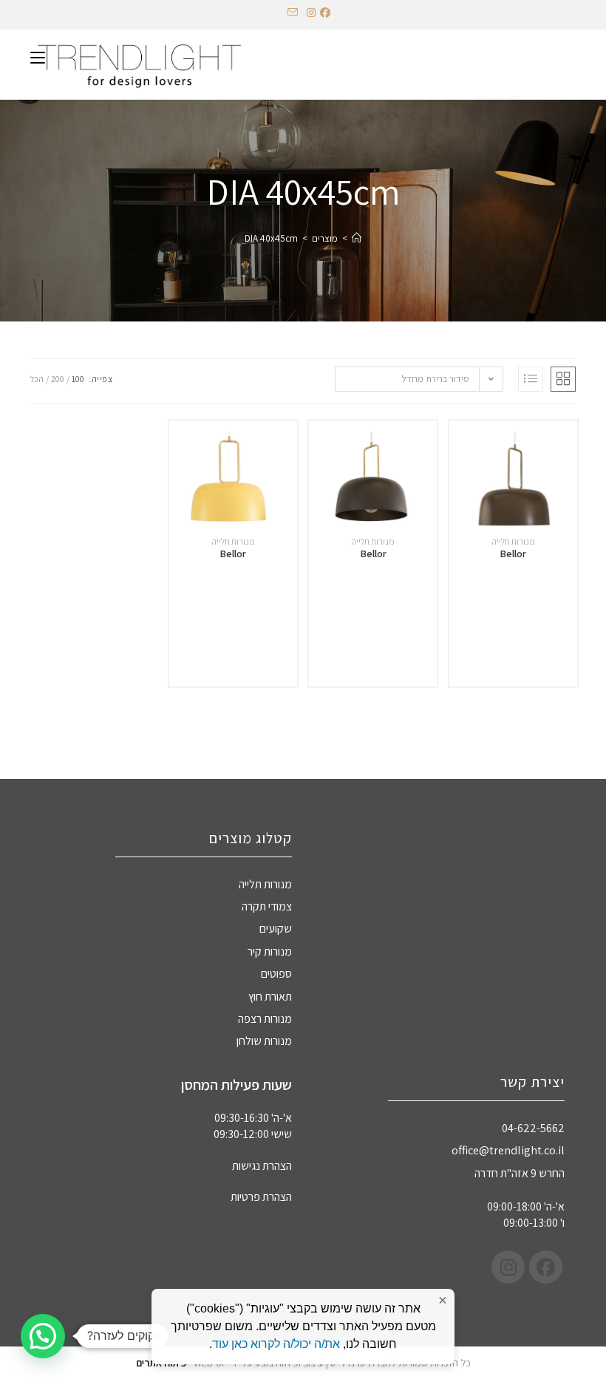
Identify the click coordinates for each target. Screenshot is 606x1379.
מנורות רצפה (265, 1018)
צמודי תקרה (267, 906)
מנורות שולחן (264, 1041)
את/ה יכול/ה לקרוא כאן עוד (276, 1344)
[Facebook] (545, 1267)
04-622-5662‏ (533, 1128)
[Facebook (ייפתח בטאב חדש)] (327, 12)
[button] (43, 1336)
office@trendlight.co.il (508, 1150)
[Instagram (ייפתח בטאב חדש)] (311, 12)
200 (57, 378)
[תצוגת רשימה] (530, 379)
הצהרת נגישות (262, 1166)
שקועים (275, 928)
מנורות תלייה (513, 541)
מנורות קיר (270, 951)
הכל (37, 378)
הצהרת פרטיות (261, 1197)
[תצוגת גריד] (563, 379)
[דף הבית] (356, 238)
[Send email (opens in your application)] (292, 12)
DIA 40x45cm (271, 238)
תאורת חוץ (270, 996)
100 (78, 378)
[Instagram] (508, 1267)
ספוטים (276, 973)
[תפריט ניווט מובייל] (37, 57)
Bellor (513, 553)
